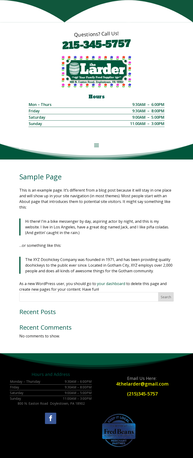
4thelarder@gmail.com (142, 384)
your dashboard (111, 283)
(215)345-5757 (142, 394)
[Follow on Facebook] (50, 418)
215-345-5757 (96, 44)
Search (166, 297)
